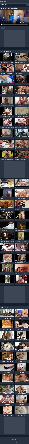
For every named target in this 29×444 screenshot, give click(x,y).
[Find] (27, 5)
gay (3, 27)
